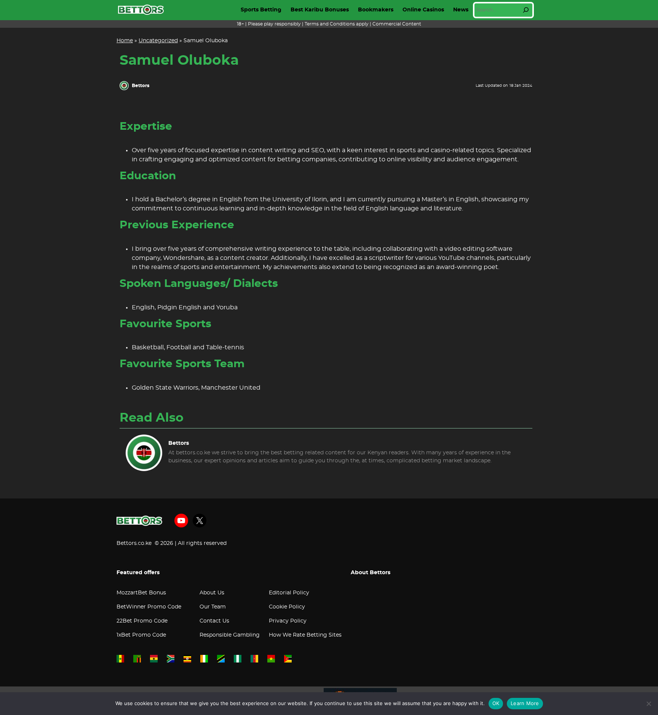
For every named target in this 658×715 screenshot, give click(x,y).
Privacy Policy (288, 621)
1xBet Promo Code (141, 635)
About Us (212, 593)
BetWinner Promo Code (149, 607)
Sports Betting (261, 10)
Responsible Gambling (230, 635)
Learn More (525, 703)
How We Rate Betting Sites (305, 635)
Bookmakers (375, 10)
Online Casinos (423, 10)
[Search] (525, 9)
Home (125, 40)
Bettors (140, 85)
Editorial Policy (289, 593)
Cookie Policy (287, 607)
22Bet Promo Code (142, 621)
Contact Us (214, 621)
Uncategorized (158, 40)
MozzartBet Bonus (141, 593)
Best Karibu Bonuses (320, 10)
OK (496, 703)
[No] (648, 703)
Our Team (213, 607)
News (460, 10)
